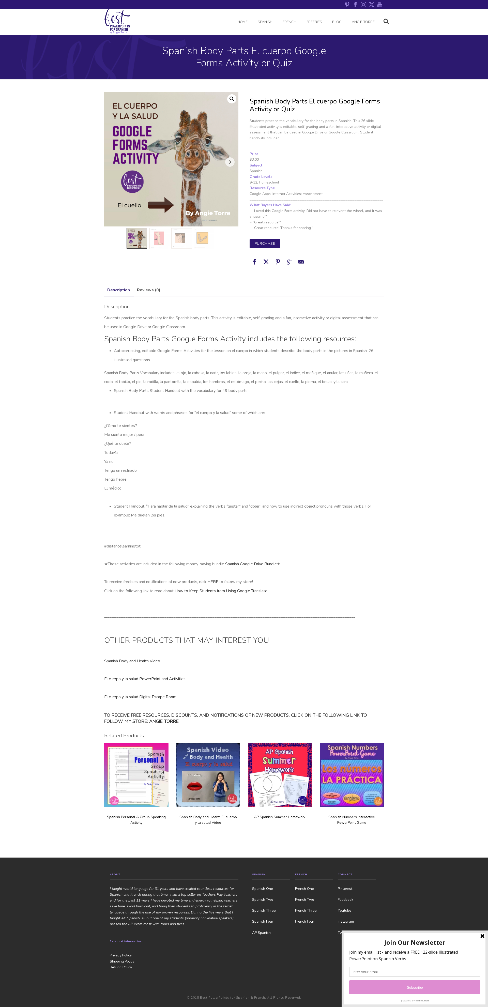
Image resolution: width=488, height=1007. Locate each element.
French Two (304, 899)
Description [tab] (118, 290)
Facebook (345, 899)
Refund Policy (121, 967)
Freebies (314, 22)
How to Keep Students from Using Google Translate (221, 591)
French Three (306, 910)
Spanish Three (264, 910)
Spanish (265, 22)
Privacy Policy (121, 955)
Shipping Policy (122, 961)
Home (242, 22)
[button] (231, 98)
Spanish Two (262, 899)
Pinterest (345, 888)
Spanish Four (262, 921)
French (289, 22)
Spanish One (262, 888)
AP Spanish (261, 932)
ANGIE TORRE (164, 721)
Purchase (265, 243)
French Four (304, 921)
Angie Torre (363, 22)
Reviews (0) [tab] (148, 290)
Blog (337, 22)
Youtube (344, 910)
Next (230, 162)
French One (304, 888)
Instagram (346, 921)
